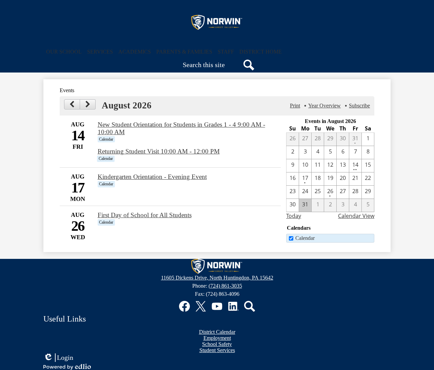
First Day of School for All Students (145, 215)
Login (58, 358)
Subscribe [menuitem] (359, 105)
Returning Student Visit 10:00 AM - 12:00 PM (159, 151)
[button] (63, 52)
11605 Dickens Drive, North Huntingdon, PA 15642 (217, 278)
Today (293, 216)
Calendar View (356, 216)
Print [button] (295, 105)
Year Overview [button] (324, 105)
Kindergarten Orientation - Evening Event (152, 176)
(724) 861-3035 (225, 286)
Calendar (305, 238)
